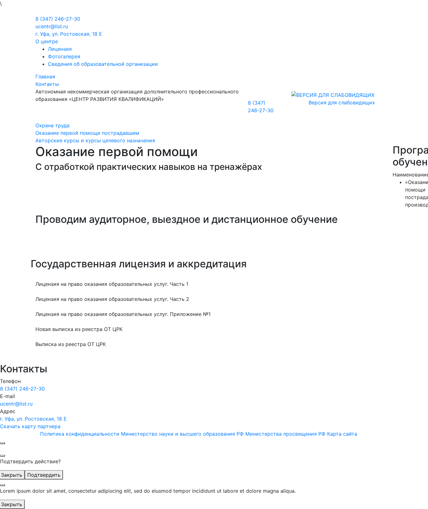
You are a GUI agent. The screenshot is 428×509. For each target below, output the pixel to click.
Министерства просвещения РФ (285, 434)
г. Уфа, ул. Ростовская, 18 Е (68, 34)
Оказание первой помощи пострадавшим (87, 133)
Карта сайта (342, 434)
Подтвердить (43, 475)
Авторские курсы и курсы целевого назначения (95, 140)
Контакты (47, 84)
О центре (46, 41)
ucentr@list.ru (51, 26)
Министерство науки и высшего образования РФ (182, 434)
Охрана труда (52, 125)
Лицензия (60, 49)
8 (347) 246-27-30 (57, 19)
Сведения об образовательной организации (103, 64)
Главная (45, 76)
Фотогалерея (64, 56)
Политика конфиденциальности (79, 434)
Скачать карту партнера (30, 426)
